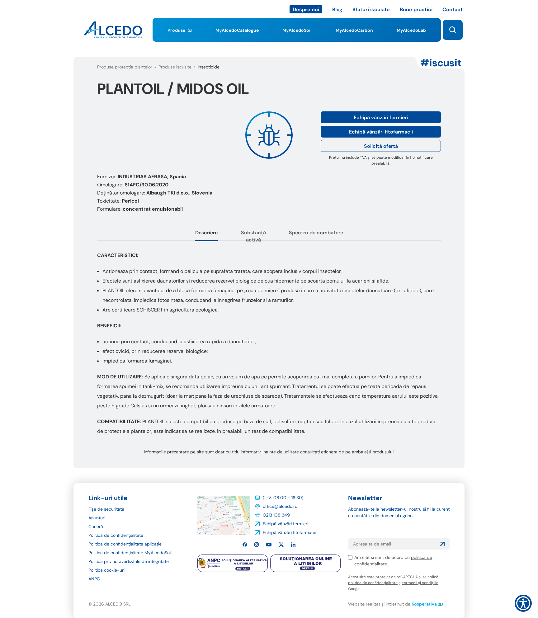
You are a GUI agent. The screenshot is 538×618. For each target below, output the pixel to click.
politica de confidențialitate (373, 582)
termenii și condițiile (420, 582)
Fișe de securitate (106, 509)
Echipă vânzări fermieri (381, 117)
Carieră (95, 526)
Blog (337, 9)
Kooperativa (424, 604)
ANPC (94, 579)
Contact (452, 9)
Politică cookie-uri (106, 570)
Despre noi (306, 9)
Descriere (206, 232)
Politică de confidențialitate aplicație (125, 544)
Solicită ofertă (381, 146)
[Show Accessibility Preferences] (523, 603)
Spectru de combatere (316, 232)
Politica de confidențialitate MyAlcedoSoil (130, 552)
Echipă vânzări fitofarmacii (381, 132)
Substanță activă (253, 236)
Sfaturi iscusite (371, 9)
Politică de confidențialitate (115, 535)
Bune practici (416, 9)
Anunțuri (96, 518)
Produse (176, 30)
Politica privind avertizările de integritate (128, 561)
